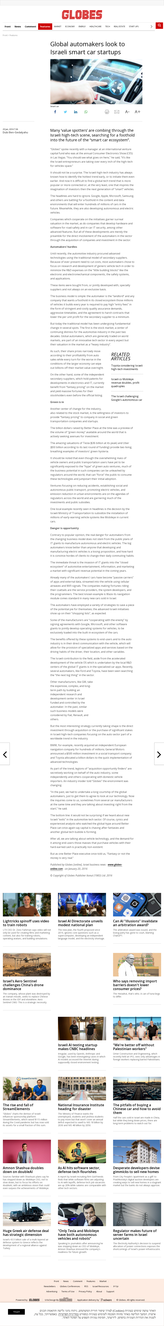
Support (110, 1270)
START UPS (134, 26)
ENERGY (82, 26)
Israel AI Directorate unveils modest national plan (80, 902)
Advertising (51, 1270)
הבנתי (16, 1311)
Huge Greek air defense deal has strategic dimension (26, 1212)
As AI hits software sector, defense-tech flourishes (79, 1149)
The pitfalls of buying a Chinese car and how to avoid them (137, 1088)
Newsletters (50, 1265)
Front (8, 26)
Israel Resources (101, 1265)
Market (103, 1260)
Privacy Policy (85, 1270)
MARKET (57, 26)
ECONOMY (70, 26)
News (18, 26)
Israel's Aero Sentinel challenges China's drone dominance (23, 964)
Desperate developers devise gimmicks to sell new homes (136, 1149)
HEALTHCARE (95, 26)
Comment (30, 26)
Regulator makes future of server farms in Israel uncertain (135, 1214)
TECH (107, 26)
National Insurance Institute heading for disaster (81, 1086)
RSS (86, 1265)
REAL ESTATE (119, 26)
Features (45, 26)
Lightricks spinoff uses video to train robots (26, 902)
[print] (107, 112)
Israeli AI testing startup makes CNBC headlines (77, 1026)
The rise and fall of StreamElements (18, 1086)
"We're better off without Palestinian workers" (133, 1026)
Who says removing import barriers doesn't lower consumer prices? (135, 964)
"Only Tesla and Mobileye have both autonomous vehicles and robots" (78, 1214)
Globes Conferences (70, 1265)
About (99, 1270)
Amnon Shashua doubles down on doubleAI (23, 1149)
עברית (116, 1265)
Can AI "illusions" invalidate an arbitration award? (135, 902)
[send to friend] (117, 112)
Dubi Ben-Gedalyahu (15, 132)
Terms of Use (68, 1270)
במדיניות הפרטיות (68, 1314)
